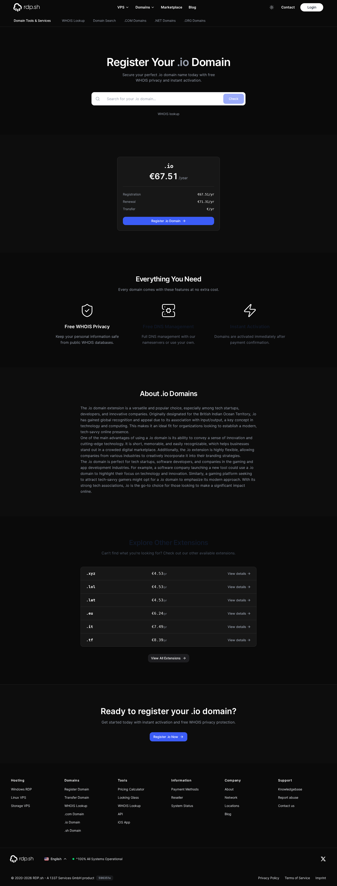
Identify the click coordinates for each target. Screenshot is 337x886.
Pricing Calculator (131, 789)
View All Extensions (166, 658)
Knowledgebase (290, 789)
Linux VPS (18, 797)
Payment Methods (185, 789)
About (229, 789)
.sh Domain (72, 830)
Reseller (177, 797)
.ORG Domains (194, 20)
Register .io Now (165, 737)
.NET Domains (165, 20)
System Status (182, 806)
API (120, 814)
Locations (232, 806)
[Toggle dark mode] (272, 7)
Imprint (320, 878)
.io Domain (72, 822)
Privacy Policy (268, 878)
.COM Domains (135, 20)
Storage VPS (20, 806)
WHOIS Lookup (73, 20)
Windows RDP (21, 789)
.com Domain (74, 814)
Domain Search (104, 20)
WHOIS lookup (169, 114)
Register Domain (76, 789)
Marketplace (171, 7)
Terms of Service (297, 878)
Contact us (286, 806)
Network (231, 797)
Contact (288, 7)
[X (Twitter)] (323, 859)
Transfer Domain (76, 797)
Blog (192, 7)
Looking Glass (128, 797)
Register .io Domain (165, 221)
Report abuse (288, 797)
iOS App (124, 822)
